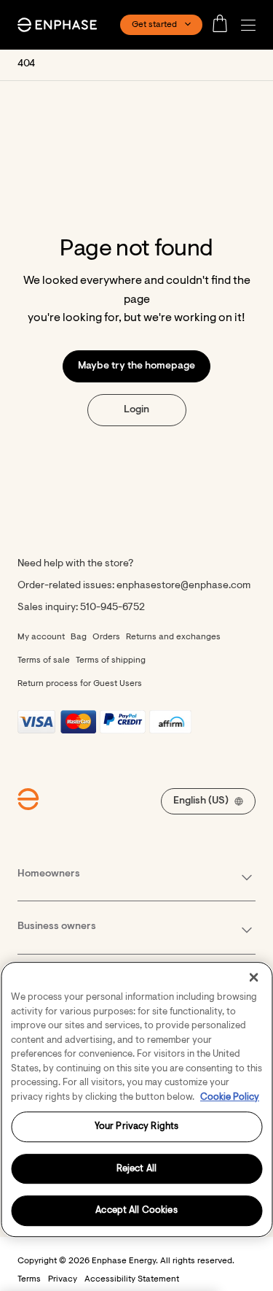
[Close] (253, 977)
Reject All (136, 1169)
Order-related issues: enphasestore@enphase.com (133, 586)
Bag (79, 637)
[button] (251, 25)
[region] (136, 1099)
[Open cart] (224, 25)
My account (41, 637)
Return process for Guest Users (79, 683)
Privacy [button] (62, 1279)
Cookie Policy (229, 1097)
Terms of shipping (111, 660)
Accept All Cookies (136, 1211)
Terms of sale (43, 660)
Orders (106, 637)
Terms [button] (29, 1279)
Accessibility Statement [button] (131, 1279)
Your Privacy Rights (136, 1126)
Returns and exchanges (173, 637)
